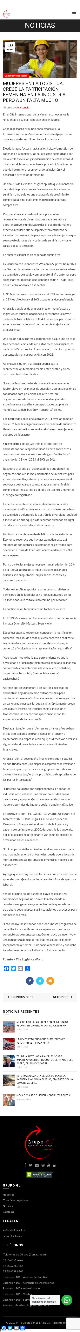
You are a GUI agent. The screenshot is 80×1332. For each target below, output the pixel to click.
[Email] (50, 981)
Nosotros (8, 1194)
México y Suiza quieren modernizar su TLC (44, 1095)
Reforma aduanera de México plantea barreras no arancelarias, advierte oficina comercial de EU (45, 1079)
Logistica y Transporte (16, 75)
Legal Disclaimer (12, 1236)
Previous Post (22, 997)
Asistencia (22, 107)
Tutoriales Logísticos (15, 1200)
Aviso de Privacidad (14, 1230)
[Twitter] (40, 981)
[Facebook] (30, 981)
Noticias (8, 1206)
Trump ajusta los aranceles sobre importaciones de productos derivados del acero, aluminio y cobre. (45, 1060)
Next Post (61, 997)
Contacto (9, 1211)
